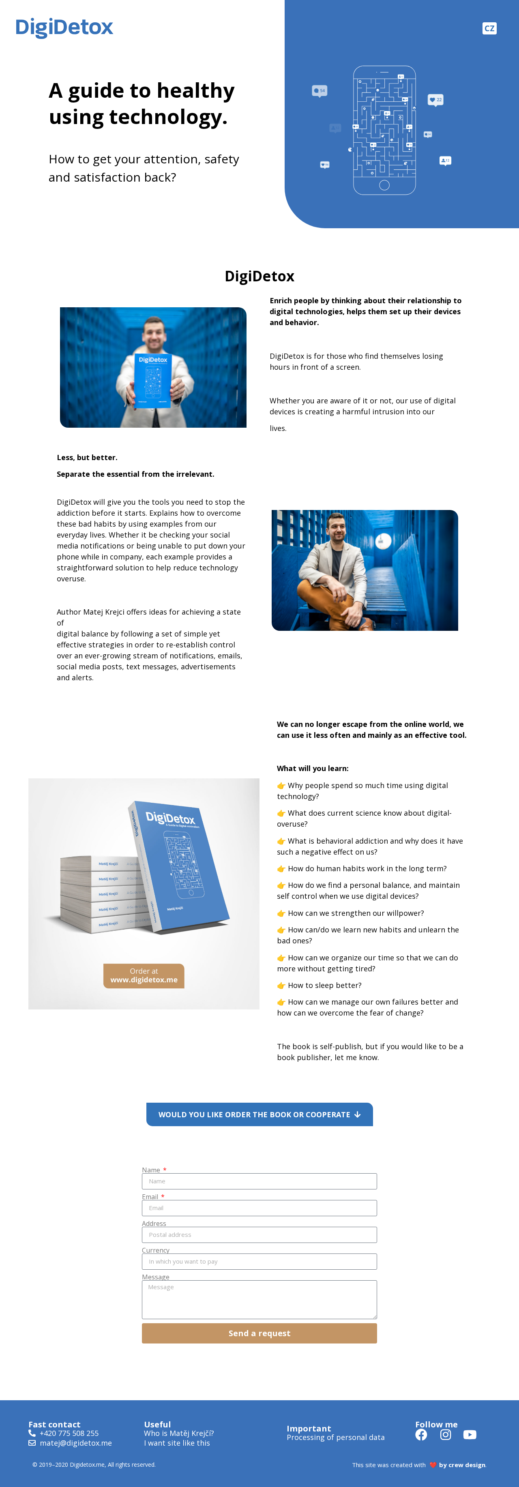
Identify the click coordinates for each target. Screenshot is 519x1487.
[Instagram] (446, 1435)
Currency (155, 1250)
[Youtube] (470, 1435)
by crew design (462, 1465)
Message (155, 1277)
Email (151, 1196)
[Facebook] (421, 1435)
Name (152, 1170)
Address (154, 1223)
